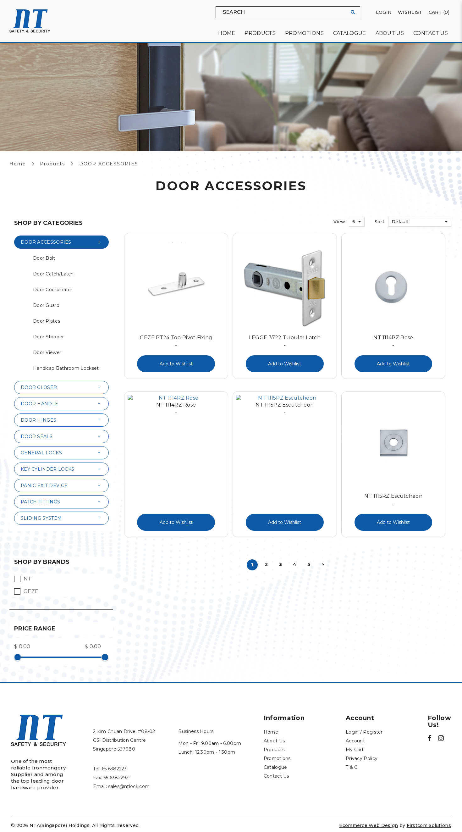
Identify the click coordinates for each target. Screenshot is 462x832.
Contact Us (276, 776)
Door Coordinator (53, 289)
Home (17, 164)
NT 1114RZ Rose (176, 408)
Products (52, 164)
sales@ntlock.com (129, 786)
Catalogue (275, 767)
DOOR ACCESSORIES (108, 164)
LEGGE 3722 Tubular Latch (285, 341)
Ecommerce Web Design (368, 825)
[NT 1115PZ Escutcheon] (284, 398)
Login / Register (364, 732)
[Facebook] (430, 739)
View (339, 222)
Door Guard (46, 305)
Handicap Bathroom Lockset (66, 368)
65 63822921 (117, 777)
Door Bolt (44, 258)
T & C (352, 767)
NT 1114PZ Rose (393, 341)
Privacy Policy (361, 758)
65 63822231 (115, 769)
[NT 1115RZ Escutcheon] (393, 443)
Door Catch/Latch (53, 274)
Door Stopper (48, 337)
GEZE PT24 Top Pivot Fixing (176, 341)
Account (355, 741)
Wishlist (410, 12)
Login (384, 12)
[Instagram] (441, 739)
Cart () (439, 12)
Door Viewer (47, 352)
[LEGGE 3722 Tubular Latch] (284, 285)
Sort (379, 222)
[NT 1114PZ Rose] (393, 285)
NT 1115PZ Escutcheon (285, 408)
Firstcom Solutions (429, 825)
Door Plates (46, 321)
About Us (274, 741)
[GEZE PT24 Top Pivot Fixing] (176, 285)
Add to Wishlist (176, 364)
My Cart (355, 749)
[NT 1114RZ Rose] (176, 398)
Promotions (277, 758)
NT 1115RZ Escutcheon (393, 500)
